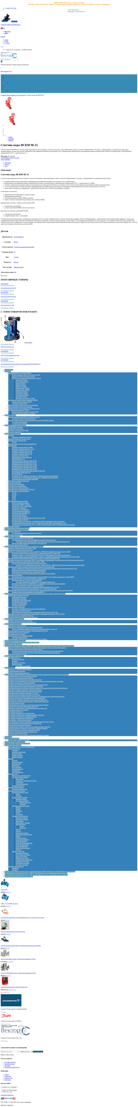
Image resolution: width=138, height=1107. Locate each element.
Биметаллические (25, 802)
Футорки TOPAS (21, 397)
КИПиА (11, 759)
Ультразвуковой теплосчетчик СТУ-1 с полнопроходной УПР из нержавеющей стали (39, 523)
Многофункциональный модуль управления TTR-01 (29, 572)
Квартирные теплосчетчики (17, 626)
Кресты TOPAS (21, 383)
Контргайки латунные (23, 855)
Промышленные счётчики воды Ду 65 (24, 462)
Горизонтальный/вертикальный (24, 247)
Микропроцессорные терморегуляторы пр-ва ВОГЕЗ (29, 570)
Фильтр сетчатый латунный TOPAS (23, 376)
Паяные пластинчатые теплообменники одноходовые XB (26, 698)
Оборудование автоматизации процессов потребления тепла (24, 546)
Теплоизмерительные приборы (18, 501)
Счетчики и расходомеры (20, 777)
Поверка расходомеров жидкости (15, 641)
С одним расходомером (19, 424)
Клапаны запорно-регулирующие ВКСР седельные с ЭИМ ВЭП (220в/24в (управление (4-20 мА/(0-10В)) (46, 557)
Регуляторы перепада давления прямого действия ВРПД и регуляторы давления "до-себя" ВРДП (43, 577)
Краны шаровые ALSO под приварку (20, 407)
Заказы (10, 92)
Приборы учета (13, 774)
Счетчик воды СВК (14, 482)
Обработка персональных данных (19, 83)
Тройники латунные (22, 861)
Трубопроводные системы (16, 791)
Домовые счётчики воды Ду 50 (22, 454)
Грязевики (15, 868)
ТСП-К (14, 442)
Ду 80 (14, 499)
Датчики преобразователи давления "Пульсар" (27, 533)
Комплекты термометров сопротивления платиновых (25, 627)
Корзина (17, 24)
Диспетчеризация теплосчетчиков (15, 425)
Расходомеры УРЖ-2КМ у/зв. (21, 472)
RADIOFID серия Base (15, 427)
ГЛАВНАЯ (8, 75)
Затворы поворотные (19, 752)
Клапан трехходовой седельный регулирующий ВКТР (29, 563)
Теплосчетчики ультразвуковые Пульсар (17, 743)
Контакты (8, 1080)
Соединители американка (24, 860)
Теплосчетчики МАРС (19, 514)
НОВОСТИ (8, 85)
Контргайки (19, 821)
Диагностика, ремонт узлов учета (19, 740)
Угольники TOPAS (22, 393)
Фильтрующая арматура (16, 866)
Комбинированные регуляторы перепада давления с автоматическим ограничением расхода (37, 688)
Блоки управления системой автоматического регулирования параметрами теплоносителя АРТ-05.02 (44, 568)
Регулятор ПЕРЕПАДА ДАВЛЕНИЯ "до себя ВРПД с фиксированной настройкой (38, 583)
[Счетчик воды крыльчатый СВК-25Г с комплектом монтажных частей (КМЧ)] (5, 943)
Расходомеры (12, 445)
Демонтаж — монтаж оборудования (19, 669)
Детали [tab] (7, 164)
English (8, 31)
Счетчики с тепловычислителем (26, 780)
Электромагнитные (22, 784)
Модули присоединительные (21, 775)
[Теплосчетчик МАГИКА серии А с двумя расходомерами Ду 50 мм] (5, 970)
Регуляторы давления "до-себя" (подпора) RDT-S (27, 585)
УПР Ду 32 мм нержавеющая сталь (10, 355)
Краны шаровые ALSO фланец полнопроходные (24, 408)
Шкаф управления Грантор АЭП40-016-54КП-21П (14, 987)
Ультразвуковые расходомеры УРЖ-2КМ (25, 479)
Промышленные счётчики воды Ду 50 (24, 461)
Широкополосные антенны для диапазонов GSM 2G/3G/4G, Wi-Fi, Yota (35, 612)
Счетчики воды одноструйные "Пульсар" (21, 489)
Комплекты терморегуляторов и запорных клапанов (25, 691)
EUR (6, 40)
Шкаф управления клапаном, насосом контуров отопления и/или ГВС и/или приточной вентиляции (40, 590)
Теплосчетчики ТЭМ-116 (20, 519)
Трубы (18, 794)
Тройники (19, 811)
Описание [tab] (8, 163)
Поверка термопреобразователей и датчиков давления (22, 642)
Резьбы (18, 836)
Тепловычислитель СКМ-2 (16, 634)
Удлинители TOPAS (22, 395)
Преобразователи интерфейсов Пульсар (21, 615)
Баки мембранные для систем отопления (21, 747)
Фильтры (15, 870)
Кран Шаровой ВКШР (23, 666)
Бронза (16, 262)
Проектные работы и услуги (17, 654)
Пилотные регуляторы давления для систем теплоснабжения (27, 700)
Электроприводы (17, 772)
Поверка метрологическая (16, 671)
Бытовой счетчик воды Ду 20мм (22, 447)
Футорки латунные (22, 865)
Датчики (11, 435)
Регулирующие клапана (15, 787)
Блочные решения (10, 415)
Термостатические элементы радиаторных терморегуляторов (27, 728)
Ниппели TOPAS (21, 386)
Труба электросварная (23, 848)
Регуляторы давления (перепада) (18, 481)
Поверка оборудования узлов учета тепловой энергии (25, 649)
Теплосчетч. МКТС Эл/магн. (21, 504)
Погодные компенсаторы (16, 703)
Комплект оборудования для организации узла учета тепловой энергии (31, 420)
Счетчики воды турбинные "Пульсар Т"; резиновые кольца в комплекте (35, 476)
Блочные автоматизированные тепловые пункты (24, 417)
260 (15, 272)
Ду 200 (14, 494)
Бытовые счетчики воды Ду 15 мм (23, 449)
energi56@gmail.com (7, 1095)
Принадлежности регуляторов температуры (22, 444)
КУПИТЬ (14, 21)
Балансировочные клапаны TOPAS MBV (25, 412)
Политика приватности (12, 1067)
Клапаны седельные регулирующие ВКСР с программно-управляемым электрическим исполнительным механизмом (46, 560)
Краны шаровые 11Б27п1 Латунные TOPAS (26, 375)
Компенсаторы (16, 754)
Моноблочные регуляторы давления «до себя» (23, 693)
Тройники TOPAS (21, 392)
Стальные (23, 804)
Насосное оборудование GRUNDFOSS (20, 538)
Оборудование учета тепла (13, 624)
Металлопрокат (21, 824)
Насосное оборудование (12, 536)
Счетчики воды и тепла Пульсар (15, 742)
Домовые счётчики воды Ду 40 (22, 452)
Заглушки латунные (22, 853)
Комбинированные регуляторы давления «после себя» (25, 686)
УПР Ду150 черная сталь (7, 347)
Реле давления (16, 767)
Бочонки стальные (22, 818)
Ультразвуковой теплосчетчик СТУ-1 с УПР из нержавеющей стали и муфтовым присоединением (43, 525)
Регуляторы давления (15, 575)
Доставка (7, 1065)
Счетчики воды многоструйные (18, 487)
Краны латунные (17, 755)
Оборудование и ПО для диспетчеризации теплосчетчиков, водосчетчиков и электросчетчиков (35, 594)
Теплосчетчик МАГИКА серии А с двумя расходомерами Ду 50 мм (18, 973)
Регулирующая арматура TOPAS (18, 410)
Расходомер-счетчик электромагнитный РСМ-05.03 (28, 471)
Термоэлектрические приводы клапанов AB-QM (24, 730)
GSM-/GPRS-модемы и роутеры (18, 595)
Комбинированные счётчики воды (19, 439)
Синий (16, 257)
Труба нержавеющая (22, 844)
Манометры (16, 765)
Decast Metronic (19, 237)
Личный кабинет (6, 24)
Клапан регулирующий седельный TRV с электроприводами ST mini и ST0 (36, 553)
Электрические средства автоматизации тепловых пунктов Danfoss (33, 573)
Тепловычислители (18, 786)
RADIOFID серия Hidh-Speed (21, 600)
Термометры (16, 770)
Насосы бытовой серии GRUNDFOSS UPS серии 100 (29, 543)
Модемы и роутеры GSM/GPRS (18, 430)
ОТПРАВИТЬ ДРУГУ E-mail (10, 158)
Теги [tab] (6, 166)
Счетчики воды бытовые (16, 484)
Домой (7, 1074)
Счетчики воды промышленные (18, 491)
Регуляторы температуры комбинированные (22, 716)
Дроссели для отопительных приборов (20, 678)
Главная (3, 95)
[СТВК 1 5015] (5, 887)
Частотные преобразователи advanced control (19, 876)
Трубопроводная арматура (13, 745)
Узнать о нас (8, 1078)
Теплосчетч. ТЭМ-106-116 (20, 509)
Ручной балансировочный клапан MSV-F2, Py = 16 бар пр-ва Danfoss (34, 589)
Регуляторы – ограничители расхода (19, 720)
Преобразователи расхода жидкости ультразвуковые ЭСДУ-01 (28, 631)
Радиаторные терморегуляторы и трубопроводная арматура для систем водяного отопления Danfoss (37, 674)
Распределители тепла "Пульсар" (18, 632)
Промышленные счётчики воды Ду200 (24, 469)
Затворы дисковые (18, 659)
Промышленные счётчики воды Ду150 (24, 467)
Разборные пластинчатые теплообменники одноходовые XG (27, 708)
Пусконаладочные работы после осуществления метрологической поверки (36, 652)
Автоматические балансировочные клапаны (22, 676)
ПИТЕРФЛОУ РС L (18, 459)
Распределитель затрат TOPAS (22, 402)
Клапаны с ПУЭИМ (18, 663)
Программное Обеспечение (13, 644)
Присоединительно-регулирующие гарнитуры (23, 706)
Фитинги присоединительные (18, 733)
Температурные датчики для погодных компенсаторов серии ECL (29, 727)
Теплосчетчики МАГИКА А (21, 511)
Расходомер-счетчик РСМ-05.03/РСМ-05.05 (22, 622)
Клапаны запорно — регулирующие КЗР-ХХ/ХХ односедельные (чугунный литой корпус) (41, 555)
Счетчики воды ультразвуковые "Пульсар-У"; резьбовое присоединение (35, 477)
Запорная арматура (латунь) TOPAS (19, 373)
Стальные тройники (22, 839)
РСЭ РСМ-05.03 (17, 474)
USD (6, 41)
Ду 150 (14, 493)
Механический (18, 267)
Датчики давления (14, 531)
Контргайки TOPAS (22, 381)
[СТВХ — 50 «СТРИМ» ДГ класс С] (5, 901)
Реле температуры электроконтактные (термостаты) (24, 723)
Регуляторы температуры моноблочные (21, 718)
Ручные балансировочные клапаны (19, 725)
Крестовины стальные (23, 823)
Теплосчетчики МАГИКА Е (21, 513)
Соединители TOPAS (23, 390)
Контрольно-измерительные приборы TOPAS (23, 400)
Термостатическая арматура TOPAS (23, 413)
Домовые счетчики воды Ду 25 (22, 450)
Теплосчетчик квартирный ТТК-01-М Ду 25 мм (13, 931)
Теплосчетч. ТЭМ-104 (19, 508)
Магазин (7, 78)
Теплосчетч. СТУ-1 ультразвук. (22, 506)
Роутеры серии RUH (14, 432)
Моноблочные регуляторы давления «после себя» (24, 695)
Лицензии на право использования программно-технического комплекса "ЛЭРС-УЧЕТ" (36, 614)
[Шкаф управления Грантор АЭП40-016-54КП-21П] (5, 984)
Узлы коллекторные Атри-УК (8, 288)
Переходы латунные (22, 858)
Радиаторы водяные (22, 801)
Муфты (18, 807)
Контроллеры (16, 764)
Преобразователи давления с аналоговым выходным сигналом (28, 705)
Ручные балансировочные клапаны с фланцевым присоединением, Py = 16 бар (33, 587)
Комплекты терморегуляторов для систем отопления (25, 690)
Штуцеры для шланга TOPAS (25, 398)
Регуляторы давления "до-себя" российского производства (27, 578)
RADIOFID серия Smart (15, 429)
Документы (8, 80)
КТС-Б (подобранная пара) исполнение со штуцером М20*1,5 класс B (34, 629)
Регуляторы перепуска (15, 711)
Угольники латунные (22, 863)
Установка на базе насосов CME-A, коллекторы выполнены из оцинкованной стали (43, 541)
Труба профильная (22, 846)
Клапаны (15, 661)
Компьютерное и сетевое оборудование (17, 528)
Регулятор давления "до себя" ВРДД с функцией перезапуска (35, 582)
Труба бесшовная (21, 841)
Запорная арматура (14, 658)
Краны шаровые (17, 664)
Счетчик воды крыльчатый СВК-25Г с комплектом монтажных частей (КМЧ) (21, 945)
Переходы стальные (22, 833)
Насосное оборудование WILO (18, 545)
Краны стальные (17, 757)
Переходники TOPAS (23, 388)
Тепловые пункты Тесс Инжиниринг (24, 418)
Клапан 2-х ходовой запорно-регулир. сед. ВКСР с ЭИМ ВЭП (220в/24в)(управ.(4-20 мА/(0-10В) (39, 551)
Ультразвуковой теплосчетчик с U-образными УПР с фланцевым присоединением (38, 521)
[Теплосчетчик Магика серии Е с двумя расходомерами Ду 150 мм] (5, 956)
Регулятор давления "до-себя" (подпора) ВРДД (27, 580)
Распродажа (8, 737)
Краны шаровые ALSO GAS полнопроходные (23, 405)
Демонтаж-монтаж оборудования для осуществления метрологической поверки (37, 651)
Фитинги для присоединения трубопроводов (22, 732)
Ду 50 (14, 496)
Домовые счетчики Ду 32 (20, 455)
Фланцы (18, 850)
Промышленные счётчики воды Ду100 (24, 466)
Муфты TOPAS (21, 385)
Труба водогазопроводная (24, 843)
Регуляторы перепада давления (18, 710)
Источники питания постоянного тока (20, 550)
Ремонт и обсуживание (12, 738)
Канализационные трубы (20, 792)
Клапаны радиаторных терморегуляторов (21, 683)
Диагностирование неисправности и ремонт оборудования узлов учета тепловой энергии (37, 647)
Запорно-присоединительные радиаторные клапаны (25, 679)
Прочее (18, 809)
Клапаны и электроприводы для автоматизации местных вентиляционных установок (35, 681)
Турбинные (19, 782)
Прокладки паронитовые (24, 834)
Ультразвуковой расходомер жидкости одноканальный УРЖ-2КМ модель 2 (20, 364)
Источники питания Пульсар (21, 610)
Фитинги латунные (18, 851)
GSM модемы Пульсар (19, 597)
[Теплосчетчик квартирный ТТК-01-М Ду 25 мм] (5, 929)
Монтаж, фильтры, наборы (20, 503)
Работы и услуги (10, 668)
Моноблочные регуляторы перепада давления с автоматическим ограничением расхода (36, 696)
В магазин (8, 1076)
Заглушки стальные (22, 819)
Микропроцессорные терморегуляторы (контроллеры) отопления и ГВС (31, 567)
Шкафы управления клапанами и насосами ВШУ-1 (28, 592)
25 (14, 252)
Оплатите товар (10, 1064)
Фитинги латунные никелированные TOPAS (26, 378)
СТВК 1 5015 (4, 889)
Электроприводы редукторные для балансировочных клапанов (28, 735)
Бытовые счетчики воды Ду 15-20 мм (20, 621)
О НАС (7, 77)
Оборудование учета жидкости (16, 95)
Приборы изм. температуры (17, 440)
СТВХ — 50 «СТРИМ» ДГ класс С (9, 903)
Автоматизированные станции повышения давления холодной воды (34, 540)
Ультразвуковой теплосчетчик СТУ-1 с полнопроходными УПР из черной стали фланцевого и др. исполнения (40, 871)
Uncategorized (9, 370)
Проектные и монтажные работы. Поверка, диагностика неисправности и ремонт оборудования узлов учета (39, 646)
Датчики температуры (15, 535)
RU (7, 33)
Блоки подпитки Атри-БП (7, 305)
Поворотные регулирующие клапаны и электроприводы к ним (28, 701)
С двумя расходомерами (19, 422)
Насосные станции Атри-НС (8, 296)
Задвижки (15, 750)
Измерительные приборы (13, 434)
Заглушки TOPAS (21, 380)
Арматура (8, 371)
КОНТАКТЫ (9, 87)
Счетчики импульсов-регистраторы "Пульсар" (23, 617)
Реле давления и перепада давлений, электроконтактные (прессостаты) (31, 722)
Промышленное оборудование (14, 656)
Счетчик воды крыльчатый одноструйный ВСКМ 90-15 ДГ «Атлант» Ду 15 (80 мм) (22, 917)
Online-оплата (12, 82)
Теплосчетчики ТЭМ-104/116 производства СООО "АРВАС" (28, 639)
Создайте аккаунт (10, 1062)
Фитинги (19, 796)
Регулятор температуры (19, 789)
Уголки (22, 826)
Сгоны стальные (21, 838)
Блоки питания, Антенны (16, 607)
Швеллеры (23, 828)
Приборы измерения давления (21, 437)
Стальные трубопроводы (20, 816)
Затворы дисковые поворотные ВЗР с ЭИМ (22, 548)
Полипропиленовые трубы (20, 806)
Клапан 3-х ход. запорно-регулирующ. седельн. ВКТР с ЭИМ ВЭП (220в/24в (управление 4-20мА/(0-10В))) (50, 565)
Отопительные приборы (20, 797)
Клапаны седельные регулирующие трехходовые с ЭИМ (26, 562)
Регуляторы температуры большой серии (21, 713)
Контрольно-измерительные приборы (17, 530)
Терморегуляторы (14, 526)
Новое (16, 242)
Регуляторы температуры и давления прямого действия (26, 715)
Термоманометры (17, 769)
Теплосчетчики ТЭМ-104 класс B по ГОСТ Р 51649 (28, 518)
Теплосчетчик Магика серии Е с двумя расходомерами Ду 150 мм (18, 959)
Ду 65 (14, 498)
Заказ (13, 24)
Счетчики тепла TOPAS (19, 403)
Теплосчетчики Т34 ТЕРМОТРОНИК (20, 636)
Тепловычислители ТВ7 (20, 637)
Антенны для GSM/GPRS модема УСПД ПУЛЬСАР (28, 609)
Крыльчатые (20, 779)
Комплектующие (17, 762)
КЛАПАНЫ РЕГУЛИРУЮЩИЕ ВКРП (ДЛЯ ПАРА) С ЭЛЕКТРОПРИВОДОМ (34, 558)
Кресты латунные (21, 856)
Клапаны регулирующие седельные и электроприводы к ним (28, 684)
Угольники (19, 814)
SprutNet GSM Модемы (19, 604)
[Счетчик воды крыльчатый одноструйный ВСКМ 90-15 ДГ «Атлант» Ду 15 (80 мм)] (5, 915)
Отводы (18, 831)
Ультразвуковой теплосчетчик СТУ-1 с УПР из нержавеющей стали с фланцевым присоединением (36, 875)
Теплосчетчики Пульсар (19, 516)
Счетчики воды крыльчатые (17, 486)
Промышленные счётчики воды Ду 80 (24, 464)
